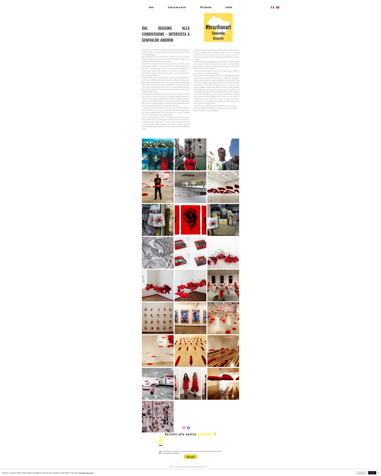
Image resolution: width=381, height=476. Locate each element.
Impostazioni (361, 473)
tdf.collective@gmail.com (182, 467)
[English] (277, 7)
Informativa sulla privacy (86, 473)
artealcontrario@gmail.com (199, 467)
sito (235, 106)
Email (160, 445)
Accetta (372, 473)
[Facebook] (188, 428)
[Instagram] (183, 428)
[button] (205, 7)
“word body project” (213, 61)
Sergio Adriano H (150, 54)
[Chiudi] (378, 472)
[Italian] (271, 7)
